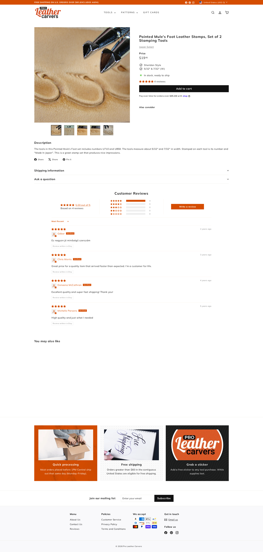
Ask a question (44, 179)
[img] (59, 229)
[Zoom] (82, 75)
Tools (109, 12)
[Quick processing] (65, 444)
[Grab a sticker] (197, 444)
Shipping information (49, 170)
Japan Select (146, 46)
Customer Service (111, 519)
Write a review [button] (187, 206)
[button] (146, 81)
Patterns (128, 12)
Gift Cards (151, 12)
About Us (75, 519)
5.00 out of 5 (82, 205)
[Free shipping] (131, 444)
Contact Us (76, 524)
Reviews (74, 529)
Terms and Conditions (113, 529)
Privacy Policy (109, 524)
